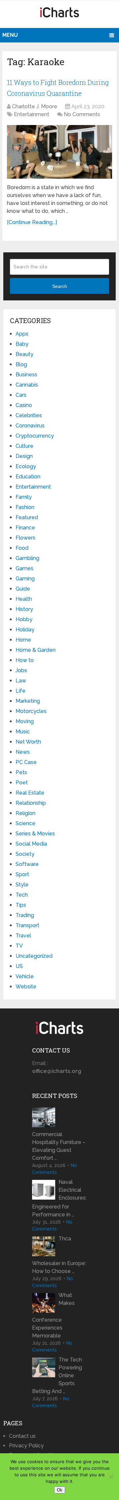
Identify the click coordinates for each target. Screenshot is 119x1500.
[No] (110, 1476)
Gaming (25, 578)
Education (28, 476)
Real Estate (30, 793)
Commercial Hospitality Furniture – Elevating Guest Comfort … (59, 1146)
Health (24, 599)
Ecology (26, 466)
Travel (23, 935)
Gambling (27, 558)
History (24, 609)
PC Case (26, 762)
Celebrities (29, 415)
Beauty (24, 354)
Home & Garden (36, 650)
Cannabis (27, 385)
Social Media (31, 844)
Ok (59, 1489)
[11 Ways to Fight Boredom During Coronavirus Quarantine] (59, 152)
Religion (25, 813)
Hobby (24, 619)
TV (19, 946)
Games (24, 568)
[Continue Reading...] (32, 222)
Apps (22, 334)
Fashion (25, 507)
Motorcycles (31, 711)
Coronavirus (30, 425)
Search (59, 286)
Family (24, 497)
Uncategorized (34, 956)
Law (21, 680)
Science (25, 823)
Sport (22, 874)
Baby (22, 344)
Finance (25, 527)
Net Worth (28, 742)
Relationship (31, 803)
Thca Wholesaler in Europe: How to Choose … (59, 1254)
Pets (21, 772)
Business (26, 374)
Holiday (25, 629)
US (19, 966)
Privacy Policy (26, 1445)
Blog (21, 364)
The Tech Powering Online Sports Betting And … (57, 1375)
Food (22, 548)
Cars (21, 395)
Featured (27, 517)
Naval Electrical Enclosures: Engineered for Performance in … (59, 1198)
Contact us (22, 1436)
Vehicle (25, 976)
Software (27, 864)
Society (25, 854)
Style (22, 884)
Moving (25, 721)
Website (26, 986)
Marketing (28, 701)
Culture (24, 446)
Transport (27, 925)
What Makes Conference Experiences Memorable (53, 1315)
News (23, 752)
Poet (22, 782)
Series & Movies (35, 833)
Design (24, 456)
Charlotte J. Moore (34, 106)
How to (25, 660)
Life (20, 691)
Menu (10, 35)
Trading (25, 915)
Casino (24, 405)
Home (23, 640)
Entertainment (31, 114)
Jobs (21, 670)
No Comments (82, 114)
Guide (23, 589)
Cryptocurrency (35, 436)
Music (23, 731)
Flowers (25, 538)
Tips (21, 905)
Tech (22, 895)
